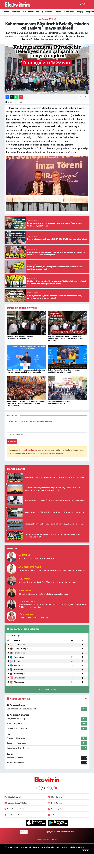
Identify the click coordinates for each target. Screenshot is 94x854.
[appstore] (36, 823)
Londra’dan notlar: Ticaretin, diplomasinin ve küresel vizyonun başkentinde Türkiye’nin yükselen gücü (52, 606)
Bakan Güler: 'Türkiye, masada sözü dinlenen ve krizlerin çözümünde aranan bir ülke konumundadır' (26, 403)
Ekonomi (16, 12)
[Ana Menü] (87, 4)
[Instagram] (47, 788)
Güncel (5, 12)
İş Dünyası (47, 12)
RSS (24, 832)
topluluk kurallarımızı (29, 450)
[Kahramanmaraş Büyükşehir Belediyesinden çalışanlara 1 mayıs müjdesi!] (47, 69)
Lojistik (57, 12)
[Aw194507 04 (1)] (47, 183)
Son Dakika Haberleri (15, 815)
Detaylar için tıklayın (47, 690)
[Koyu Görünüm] (81, 4)
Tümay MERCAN (25, 615)
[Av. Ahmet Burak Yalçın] (11, 569)
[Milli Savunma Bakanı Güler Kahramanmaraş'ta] (68, 388)
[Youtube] (56, 788)
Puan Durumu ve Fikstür (16, 809)
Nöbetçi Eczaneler (15, 797)
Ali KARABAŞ (24, 555)
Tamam (85, 851)
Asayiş (79, 12)
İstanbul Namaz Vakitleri (17, 803)
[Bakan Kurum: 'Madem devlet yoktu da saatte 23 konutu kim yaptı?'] (68, 357)
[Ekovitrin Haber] (17, 4)
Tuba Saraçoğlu (26, 601)
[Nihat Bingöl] (11, 592)
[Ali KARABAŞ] (11, 557)
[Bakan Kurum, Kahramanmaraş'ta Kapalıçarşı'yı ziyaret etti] (26, 323)
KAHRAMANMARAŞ (47, 19)
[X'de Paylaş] (12, 97)
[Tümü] (86, 548)
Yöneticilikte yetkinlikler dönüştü (33, 618)
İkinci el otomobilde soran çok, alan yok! (36, 558)
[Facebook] (38, 788)
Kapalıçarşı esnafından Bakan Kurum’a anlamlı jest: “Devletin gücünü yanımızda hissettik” (65, 339)
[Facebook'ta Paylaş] (7, 97)
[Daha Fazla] (21, 97)
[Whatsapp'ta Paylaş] (16, 97)
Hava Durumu (56, 797)
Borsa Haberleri (31, 12)
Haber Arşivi (56, 815)
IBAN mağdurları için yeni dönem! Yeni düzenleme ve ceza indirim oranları (51, 570)
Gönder (12, 442)
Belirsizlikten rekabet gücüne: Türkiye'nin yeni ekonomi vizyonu (47, 582)
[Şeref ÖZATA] (11, 581)
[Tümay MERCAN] (11, 616)
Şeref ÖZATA (24, 579)
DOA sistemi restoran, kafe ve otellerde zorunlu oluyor (43, 594)
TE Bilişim (53, 839)
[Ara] (83, 4)
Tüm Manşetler (57, 809)
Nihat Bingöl (25, 591)
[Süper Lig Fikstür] (86, 699)
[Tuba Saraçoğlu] (11, 604)
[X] (43, 788)
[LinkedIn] (51, 788)
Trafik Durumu (56, 803)
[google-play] (58, 823)
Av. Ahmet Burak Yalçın (29, 567)
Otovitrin (69, 12)
